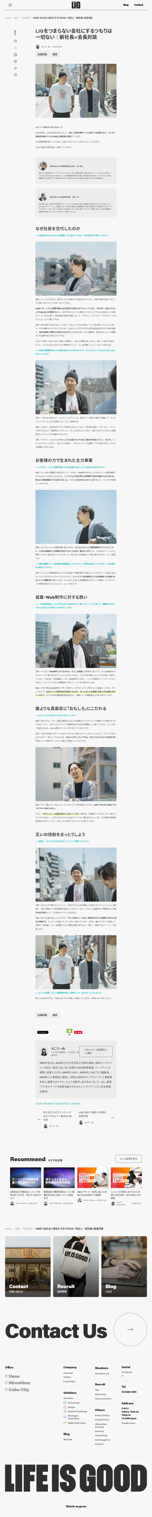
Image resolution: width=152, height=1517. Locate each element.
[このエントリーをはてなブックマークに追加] (15, 54)
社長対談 (26, 17)
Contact (138, 4)
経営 (16, 17)
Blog (125, 4)
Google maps (128, 1422)
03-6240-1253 (129, 1391)
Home (8, 17)
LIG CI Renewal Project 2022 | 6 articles (57, 1103)
